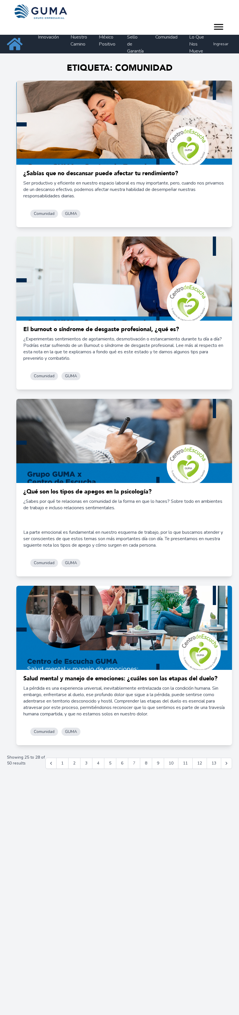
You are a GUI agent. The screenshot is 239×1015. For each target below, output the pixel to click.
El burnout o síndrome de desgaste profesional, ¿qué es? (101, 329)
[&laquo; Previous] (51, 763)
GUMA (71, 213)
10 (171, 763)
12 (199, 763)
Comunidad (166, 37)
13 (214, 763)
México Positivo (107, 40)
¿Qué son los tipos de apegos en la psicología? (87, 492)
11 (185, 763)
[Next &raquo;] (226, 763)
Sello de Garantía (135, 44)
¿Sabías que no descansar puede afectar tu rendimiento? (100, 173)
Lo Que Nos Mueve (196, 44)
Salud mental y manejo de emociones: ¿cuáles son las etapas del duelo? (120, 678)
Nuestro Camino (79, 40)
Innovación (48, 37)
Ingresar (221, 44)
